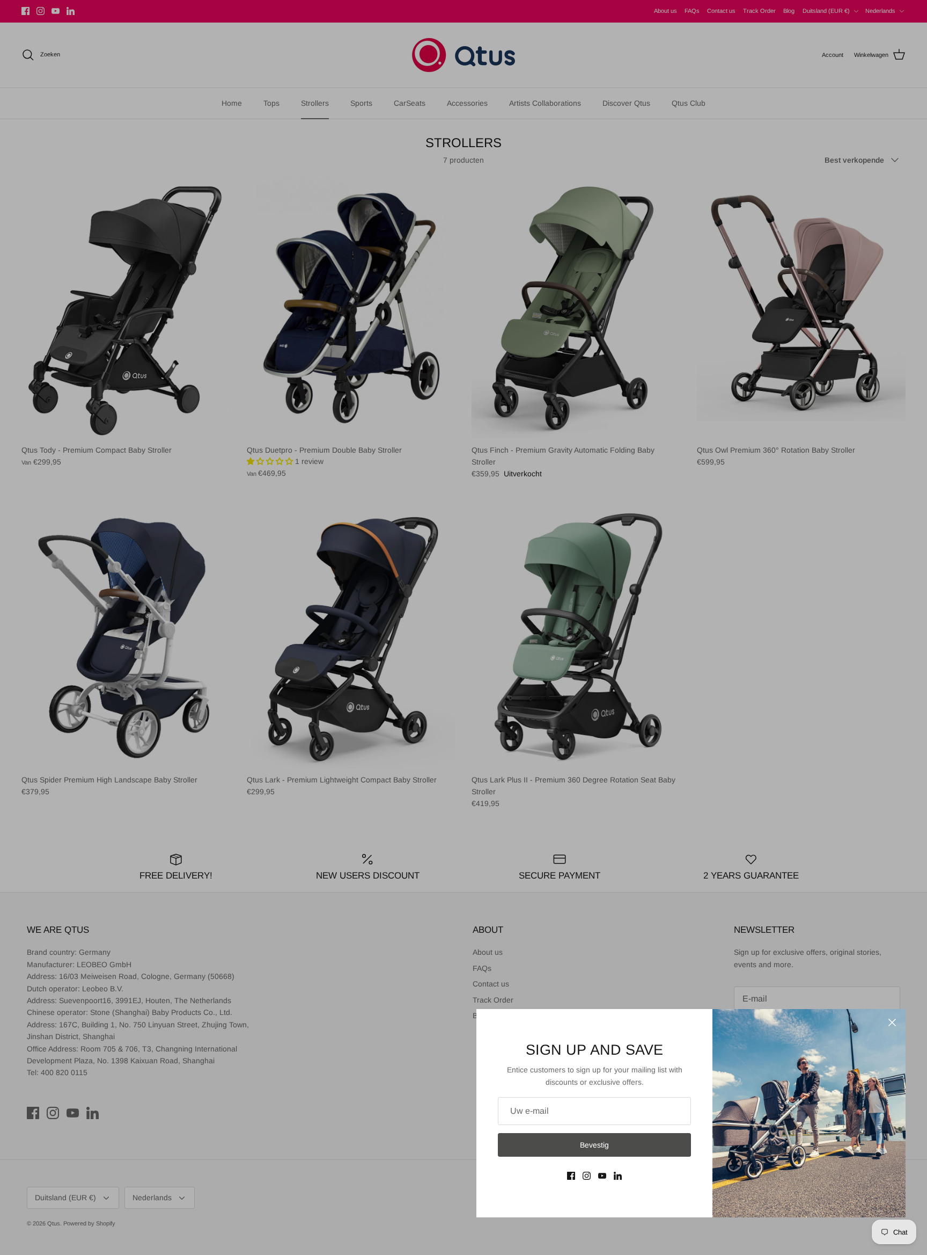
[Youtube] (602, 1176)
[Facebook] (571, 1176)
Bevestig (594, 1145)
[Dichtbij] (892, 1022)
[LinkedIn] (618, 1176)
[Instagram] (587, 1176)
